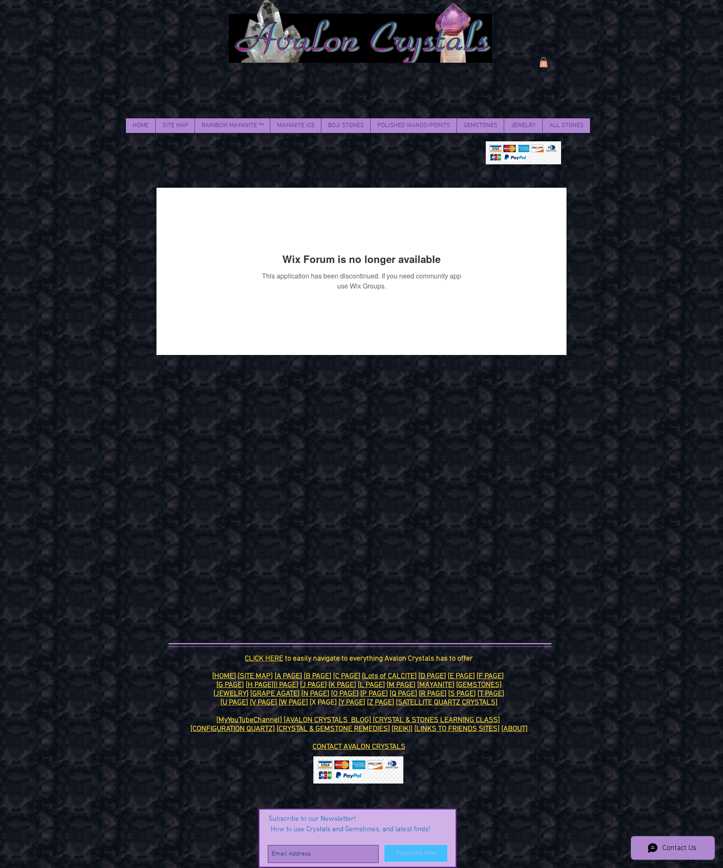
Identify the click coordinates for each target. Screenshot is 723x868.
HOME (224, 676)
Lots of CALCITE (389, 676)
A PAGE (288, 676)
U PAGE (234, 702)
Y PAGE (352, 702)
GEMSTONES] (480, 685)
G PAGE (230, 685)
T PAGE (490, 693)
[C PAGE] (346, 676)
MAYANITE (435, 685)
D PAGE (432, 676)
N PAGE (315, 693)
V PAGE (263, 702)
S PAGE (462, 693)
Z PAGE (380, 702)
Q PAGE (403, 693)
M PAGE (401, 685)
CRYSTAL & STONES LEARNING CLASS (436, 720)
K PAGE (342, 685)
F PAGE (490, 676)
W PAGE (293, 702)
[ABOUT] (514, 729)
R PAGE (432, 693)
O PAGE (344, 693)
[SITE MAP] (255, 676)
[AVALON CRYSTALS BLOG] (328, 720)
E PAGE (461, 676)
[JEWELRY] (231, 693)
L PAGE (371, 685)
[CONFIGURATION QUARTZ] (232, 729)
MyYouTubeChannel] (251, 720)
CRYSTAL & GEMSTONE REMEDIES (333, 729)
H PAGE (260, 685)
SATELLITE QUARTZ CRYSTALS (446, 702)
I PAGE (286, 685)
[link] (543, 62)
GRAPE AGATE (274, 693)
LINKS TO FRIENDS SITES (456, 729)
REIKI (402, 729)
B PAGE (317, 676)
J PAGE (313, 685)
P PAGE (374, 693)
